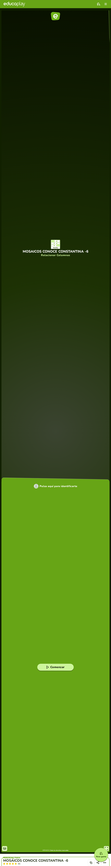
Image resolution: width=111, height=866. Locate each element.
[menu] (105, 4)
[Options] (104, 863)
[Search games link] (98, 4)
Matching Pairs (11, 858)
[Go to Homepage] (14, 4)
